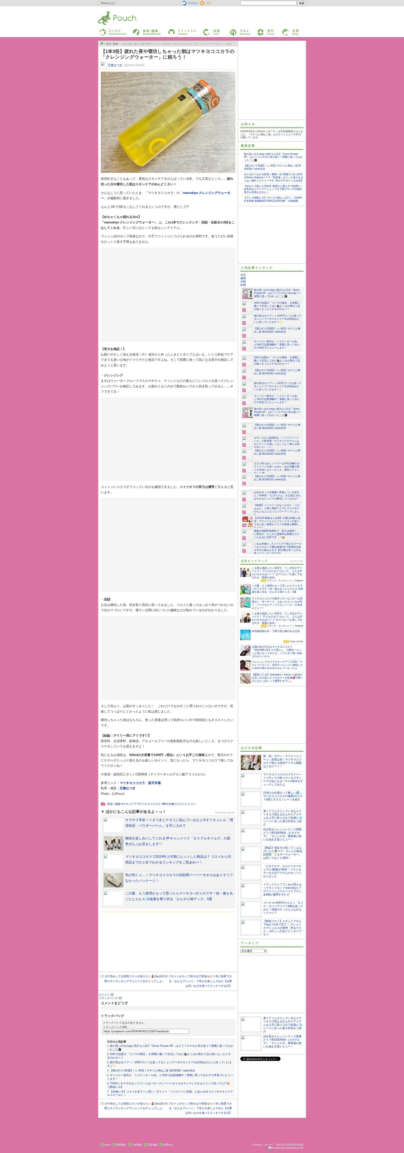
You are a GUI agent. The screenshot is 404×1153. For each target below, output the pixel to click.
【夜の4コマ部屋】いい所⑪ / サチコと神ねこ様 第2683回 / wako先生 (152, 1070)
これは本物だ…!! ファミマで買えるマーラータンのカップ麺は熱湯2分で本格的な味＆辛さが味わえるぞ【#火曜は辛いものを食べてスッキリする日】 (277, 548)
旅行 (259, 30)
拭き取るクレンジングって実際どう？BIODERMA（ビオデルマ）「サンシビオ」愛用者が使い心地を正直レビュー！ (282, 834)
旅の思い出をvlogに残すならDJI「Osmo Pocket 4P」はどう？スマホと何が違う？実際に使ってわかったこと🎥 (273, 157)
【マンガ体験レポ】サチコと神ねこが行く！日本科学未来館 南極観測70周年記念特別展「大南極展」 (273, 199)
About (107, 1144)
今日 (243, 275)
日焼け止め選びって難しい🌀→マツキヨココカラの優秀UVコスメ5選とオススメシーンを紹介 (283, 796)
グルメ (233, 30)
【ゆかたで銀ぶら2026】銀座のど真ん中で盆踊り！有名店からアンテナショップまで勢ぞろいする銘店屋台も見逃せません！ (273, 189)
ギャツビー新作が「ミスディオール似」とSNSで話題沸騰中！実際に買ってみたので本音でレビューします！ (277, 344)
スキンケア (130, 803)
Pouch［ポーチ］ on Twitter (189, 3)
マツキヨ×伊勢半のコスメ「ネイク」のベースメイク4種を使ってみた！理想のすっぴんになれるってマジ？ (283, 907)
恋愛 (205, 30)
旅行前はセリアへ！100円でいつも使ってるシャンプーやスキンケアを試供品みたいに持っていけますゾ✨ (277, 318)
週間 (243, 278)
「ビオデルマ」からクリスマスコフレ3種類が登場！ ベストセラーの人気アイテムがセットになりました (282, 871)
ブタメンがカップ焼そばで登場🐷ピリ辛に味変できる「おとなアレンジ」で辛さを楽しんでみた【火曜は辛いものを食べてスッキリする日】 (200, 981)
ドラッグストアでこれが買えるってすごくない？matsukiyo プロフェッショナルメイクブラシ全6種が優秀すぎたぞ (282, 889)
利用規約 (121, 1144)
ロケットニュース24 (287, 134)
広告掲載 (153, 1144)
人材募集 (137, 1144)
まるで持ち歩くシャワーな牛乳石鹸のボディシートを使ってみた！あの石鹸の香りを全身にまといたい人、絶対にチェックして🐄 (276, 468)
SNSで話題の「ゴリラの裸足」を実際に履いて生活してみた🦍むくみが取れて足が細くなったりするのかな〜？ (277, 306)
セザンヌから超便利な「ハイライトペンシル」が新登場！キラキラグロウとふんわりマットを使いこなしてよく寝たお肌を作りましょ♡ (276, 442)
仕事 (284, 30)
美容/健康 (138, 30)
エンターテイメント (111, 30)
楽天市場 (154, 783)
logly (301, 561)
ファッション (175, 30)
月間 (243, 281)
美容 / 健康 (114, 803)
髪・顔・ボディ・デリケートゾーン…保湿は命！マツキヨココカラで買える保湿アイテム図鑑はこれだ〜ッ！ (282, 761)
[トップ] (102, 43)
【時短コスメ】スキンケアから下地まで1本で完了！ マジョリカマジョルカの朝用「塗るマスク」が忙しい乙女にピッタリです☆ (282, 927)
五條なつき (115, 65)
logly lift (230, 812)
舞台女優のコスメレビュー (179, 803)
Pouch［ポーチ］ (109, 11)
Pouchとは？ (108, 3)
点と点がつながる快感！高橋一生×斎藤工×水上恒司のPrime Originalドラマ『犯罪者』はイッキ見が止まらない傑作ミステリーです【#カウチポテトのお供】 (273, 177)
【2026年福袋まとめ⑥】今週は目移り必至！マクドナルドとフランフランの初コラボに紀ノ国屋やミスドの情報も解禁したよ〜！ (277, 523)
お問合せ (168, 1144)
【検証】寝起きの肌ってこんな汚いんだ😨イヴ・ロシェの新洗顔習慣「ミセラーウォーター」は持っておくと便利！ (282, 852)
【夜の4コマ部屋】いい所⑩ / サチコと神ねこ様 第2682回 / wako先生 (277, 452)
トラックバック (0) (110, 998)
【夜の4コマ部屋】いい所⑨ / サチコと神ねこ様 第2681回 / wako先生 (277, 478)
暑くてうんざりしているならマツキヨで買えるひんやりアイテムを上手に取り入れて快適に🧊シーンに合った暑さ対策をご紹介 (282, 817)
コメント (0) (106, 994)
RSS (202, 2)
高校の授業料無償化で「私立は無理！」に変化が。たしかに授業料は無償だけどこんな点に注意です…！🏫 (276, 534)
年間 (243, 285)
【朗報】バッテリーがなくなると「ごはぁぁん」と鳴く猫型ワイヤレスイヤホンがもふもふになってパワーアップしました (276, 510)
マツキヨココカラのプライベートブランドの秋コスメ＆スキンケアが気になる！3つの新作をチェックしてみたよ (283, 779)
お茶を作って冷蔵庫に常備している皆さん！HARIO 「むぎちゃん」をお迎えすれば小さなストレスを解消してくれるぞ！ (277, 495)
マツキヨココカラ (132, 783)
